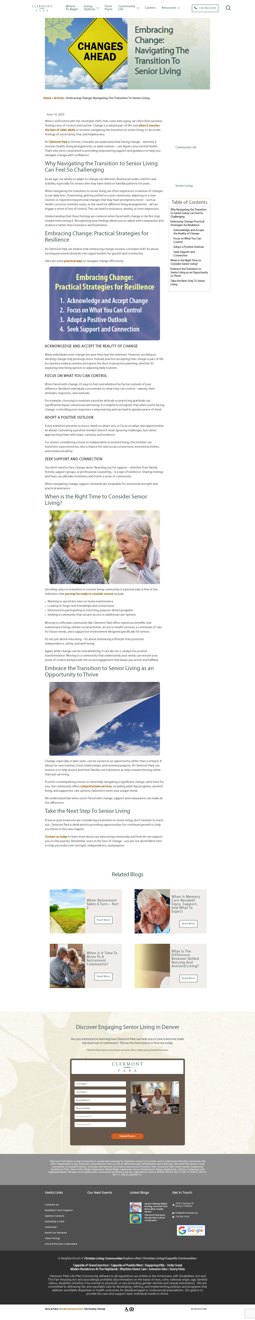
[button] (205, 8)
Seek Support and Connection (184, 254)
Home (47, 98)
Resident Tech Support (59, 1210)
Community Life (186, 147)
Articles (59, 98)
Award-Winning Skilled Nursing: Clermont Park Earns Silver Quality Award (155, 1207)
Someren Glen (158, 1269)
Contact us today (56, 836)
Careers (150, 8)
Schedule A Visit (54, 1221)
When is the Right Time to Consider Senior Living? (185, 262)
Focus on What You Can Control (187, 240)
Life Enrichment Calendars (61, 1244)
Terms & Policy (51, 1309)
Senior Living (184, 185)
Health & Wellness (187, 162)
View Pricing (52, 1238)
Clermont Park (58, 142)
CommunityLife (126, 8)
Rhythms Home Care (133, 1269)
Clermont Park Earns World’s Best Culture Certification (154, 1218)
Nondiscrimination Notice (71, 1309)
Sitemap (101, 1309)
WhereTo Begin (72, 8)
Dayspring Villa (154, 1265)
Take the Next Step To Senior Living (187, 283)
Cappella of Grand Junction (91, 1265)
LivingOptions (89, 8)
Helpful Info (183, 170)
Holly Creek (174, 1265)
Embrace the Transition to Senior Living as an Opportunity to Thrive (189, 273)
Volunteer (51, 1227)
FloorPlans (108, 8)
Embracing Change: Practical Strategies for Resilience (187, 223)
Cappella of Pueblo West (127, 1265)
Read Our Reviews (56, 1232)
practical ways (73, 261)
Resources (169, 8)
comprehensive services (96, 786)
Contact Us (52, 1204)
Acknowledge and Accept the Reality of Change (188, 232)
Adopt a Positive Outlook (188, 247)
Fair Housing (90, 1309)
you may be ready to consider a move (89, 594)
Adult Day (181, 139)
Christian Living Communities (103, 1258)
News (179, 155)
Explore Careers (54, 1216)
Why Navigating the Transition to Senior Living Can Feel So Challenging (188, 213)
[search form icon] (228, 10)
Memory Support (186, 178)
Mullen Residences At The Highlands (94, 1269)
